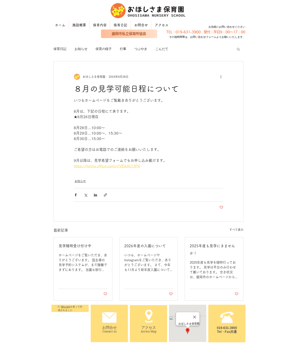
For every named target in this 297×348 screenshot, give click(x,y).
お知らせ (81, 49)
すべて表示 (236, 229)
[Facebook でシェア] (76, 195)
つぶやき (140, 49)
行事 (123, 49)
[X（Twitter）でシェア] (85, 195)
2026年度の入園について (145, 246)
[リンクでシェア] (105, 195)
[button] (238, 49)
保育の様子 (104, 49)
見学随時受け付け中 (75, 246)
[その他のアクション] (220, 76)
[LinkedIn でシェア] (95, 195)
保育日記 (60, 49)
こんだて (161, 49)
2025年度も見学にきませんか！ (212, 249)
